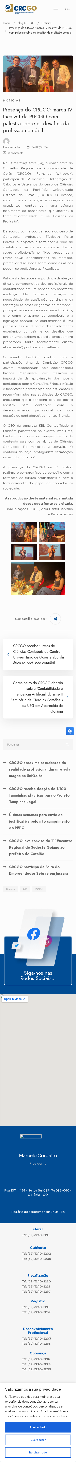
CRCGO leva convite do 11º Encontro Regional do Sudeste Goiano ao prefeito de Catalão (40, 847)
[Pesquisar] (38, 744)
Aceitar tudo (38, 1427)
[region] (38, 1422)
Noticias (46, 23)
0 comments (15, 153)
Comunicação (11, 147)
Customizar (38, 1440)
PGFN (39, 889)
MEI (25, 889)
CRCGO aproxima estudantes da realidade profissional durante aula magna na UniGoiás (39, 769)
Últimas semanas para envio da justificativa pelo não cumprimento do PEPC (39, 821)
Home (7, 23)
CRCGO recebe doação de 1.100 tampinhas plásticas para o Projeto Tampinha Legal (39, 795)
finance (10, 889)
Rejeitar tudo (38, 1452)
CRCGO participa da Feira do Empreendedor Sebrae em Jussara (38, 870)
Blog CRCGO (26, 23)
